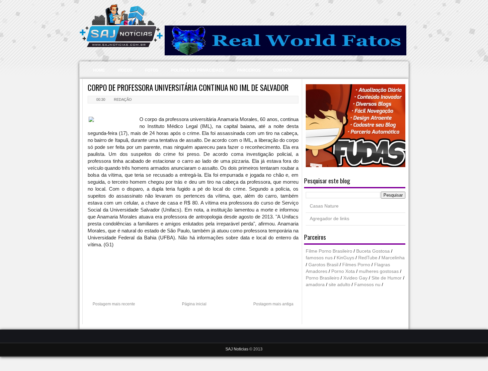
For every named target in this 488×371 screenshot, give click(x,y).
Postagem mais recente (114, 304)
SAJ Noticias (237, 349)
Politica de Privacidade (197, 70)
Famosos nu (367, 284)
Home (99, 70)
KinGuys (345, 257)
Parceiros (249, 70)
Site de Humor (386, 278)
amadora (315, 284)
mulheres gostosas (379, 271)
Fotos (151, 70)
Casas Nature (324, 206)
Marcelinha (393, 257)
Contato (282, 70)
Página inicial (194, 304)
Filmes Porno (356, 264)
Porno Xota (343, 271)
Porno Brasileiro (322, 278)
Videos (125, 70)
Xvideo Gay (355, 278)
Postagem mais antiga (273, 304)
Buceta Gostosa (373, 251)
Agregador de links (329, 218)
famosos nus (319, 257)
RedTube (367, 257)
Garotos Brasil (323, 264)
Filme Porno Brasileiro (329, 251)
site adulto (339, 284)
